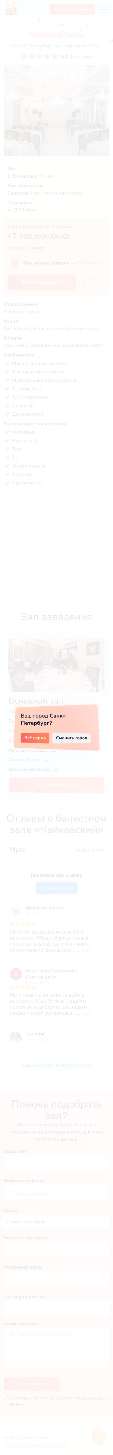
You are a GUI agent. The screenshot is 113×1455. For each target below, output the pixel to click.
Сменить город (71, 737)
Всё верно (35, 737)
